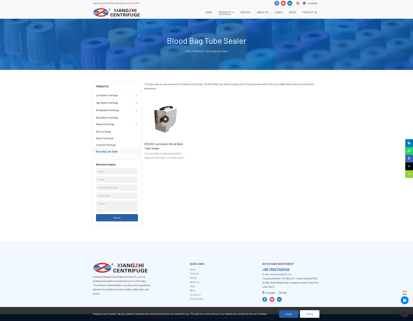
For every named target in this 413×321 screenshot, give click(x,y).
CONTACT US (309, 12)
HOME (209, 12)
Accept (288, 314)
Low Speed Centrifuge (107, 95)
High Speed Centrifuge (107, 102)
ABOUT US (262, 12)
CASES (278, 12)
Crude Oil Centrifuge (106, 145)
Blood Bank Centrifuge (107, 117)
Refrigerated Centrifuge (107, 110)
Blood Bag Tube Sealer (217, 51)
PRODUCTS (225, 12)
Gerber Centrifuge (104, 138)
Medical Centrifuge (105, 124)
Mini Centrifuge (103, 131)
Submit (117, 217)
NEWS (292, 12)
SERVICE (246, 12)
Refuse (309, 314)
